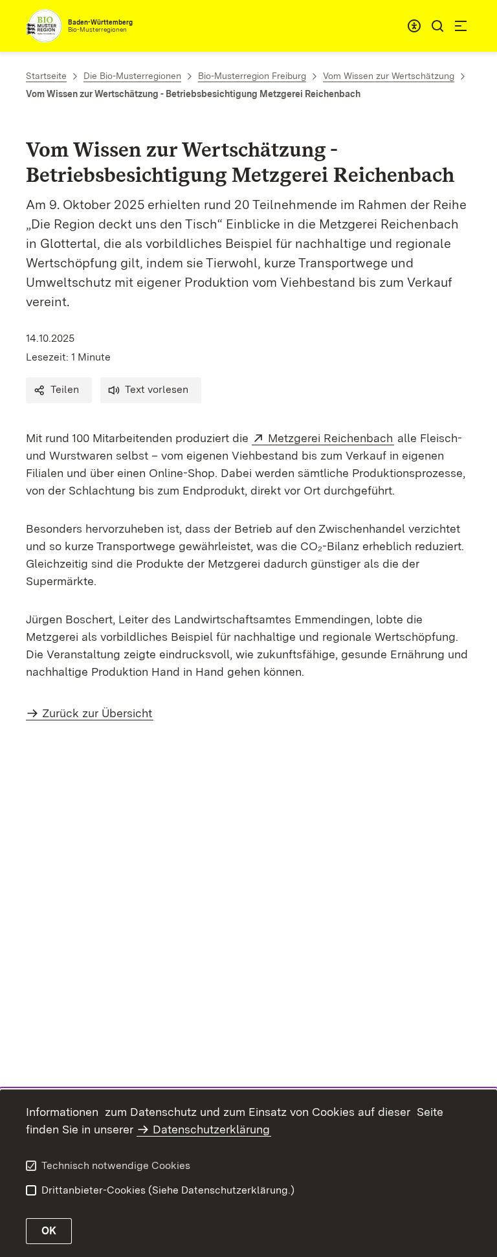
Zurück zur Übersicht (97, 713)
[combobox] (414, 26)
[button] (59, 390)
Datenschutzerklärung (211, 1129)
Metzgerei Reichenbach (331, 438)
